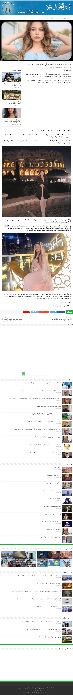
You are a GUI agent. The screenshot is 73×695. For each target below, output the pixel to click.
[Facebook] (39, 690)
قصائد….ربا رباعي (56, 467)
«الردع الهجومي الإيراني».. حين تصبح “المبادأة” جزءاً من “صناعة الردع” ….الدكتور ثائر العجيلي (37, 429)
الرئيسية (69, 18)
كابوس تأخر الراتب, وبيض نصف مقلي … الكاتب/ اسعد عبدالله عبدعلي (43, 452)
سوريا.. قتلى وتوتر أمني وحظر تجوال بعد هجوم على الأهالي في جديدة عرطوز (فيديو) (39, 575)
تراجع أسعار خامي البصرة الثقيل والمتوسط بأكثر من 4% (47, 637)
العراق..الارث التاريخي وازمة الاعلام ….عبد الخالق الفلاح (47, 437)
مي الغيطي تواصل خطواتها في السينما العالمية (60, 319)
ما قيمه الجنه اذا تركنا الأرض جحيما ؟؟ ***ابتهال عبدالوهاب (46, 414)
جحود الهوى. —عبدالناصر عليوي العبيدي (51, 537)
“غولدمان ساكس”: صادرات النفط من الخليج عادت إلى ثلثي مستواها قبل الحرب (41, 621)
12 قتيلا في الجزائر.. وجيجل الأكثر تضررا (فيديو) (49, 583)
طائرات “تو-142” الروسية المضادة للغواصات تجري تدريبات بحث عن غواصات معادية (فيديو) (38, 598)
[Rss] (40, 690)
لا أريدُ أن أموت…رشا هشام (54, 475)
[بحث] (23, 373)
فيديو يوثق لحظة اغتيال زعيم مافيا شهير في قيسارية (48, 606)
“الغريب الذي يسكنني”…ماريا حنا (52, 506)
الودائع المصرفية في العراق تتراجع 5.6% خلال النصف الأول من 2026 (44, 629)
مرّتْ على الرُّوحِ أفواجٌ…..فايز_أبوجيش (51, 521)
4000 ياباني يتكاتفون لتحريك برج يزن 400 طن (12, 84)
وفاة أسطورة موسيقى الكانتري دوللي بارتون (14, 102)
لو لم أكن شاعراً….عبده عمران (53, 514)
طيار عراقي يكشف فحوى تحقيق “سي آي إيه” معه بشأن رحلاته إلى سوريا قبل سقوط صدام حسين (36, 591)
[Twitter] (37, 690)
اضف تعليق (58, 67)
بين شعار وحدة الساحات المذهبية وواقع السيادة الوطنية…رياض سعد (43, 444)
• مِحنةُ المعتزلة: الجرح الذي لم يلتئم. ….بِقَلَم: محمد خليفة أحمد (45, 383)
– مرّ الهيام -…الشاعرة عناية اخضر (52, 483)
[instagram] (35, 690)
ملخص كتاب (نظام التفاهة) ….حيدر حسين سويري (48, 406)
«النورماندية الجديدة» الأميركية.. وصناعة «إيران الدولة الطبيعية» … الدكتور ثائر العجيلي (39, 390)
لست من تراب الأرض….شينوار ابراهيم (51, 490)
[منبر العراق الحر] (36, 7)
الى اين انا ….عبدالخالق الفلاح (53, 529)
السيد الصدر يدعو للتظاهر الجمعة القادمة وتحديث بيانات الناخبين (13, 319)
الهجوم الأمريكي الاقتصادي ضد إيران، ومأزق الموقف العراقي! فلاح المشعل (42, 421)
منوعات (64, 18)
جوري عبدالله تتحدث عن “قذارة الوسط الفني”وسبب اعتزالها (13, 121)
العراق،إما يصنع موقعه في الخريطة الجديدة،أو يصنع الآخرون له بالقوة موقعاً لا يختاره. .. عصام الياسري (35, 398)
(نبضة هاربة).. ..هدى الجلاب (54, 498)
